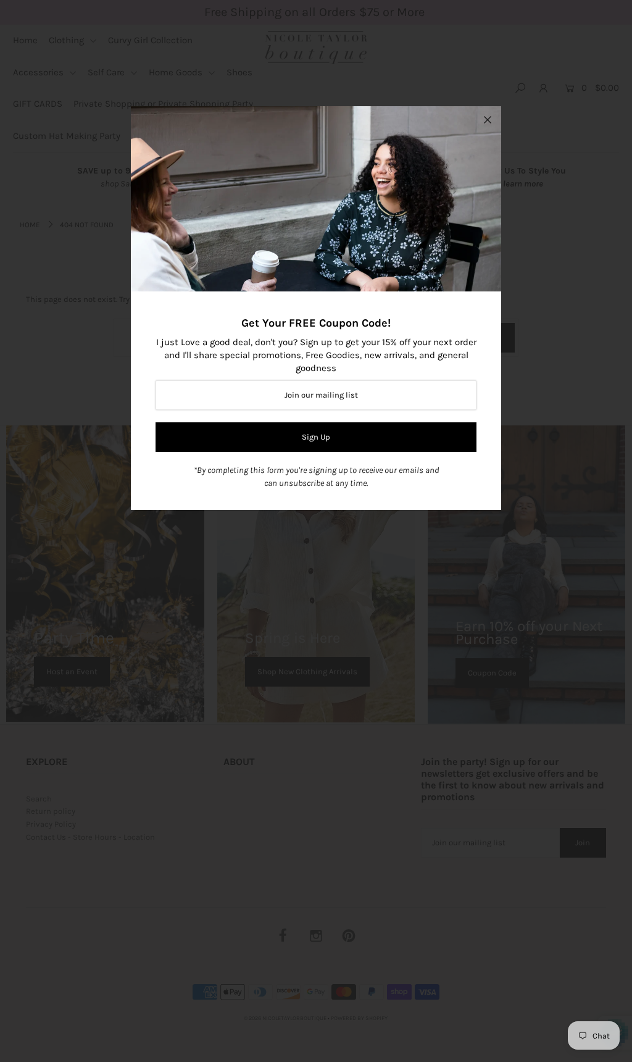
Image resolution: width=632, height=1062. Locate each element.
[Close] (487, 119)
